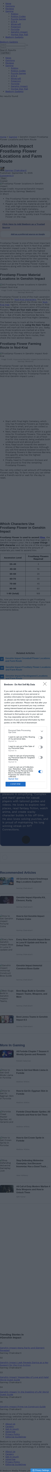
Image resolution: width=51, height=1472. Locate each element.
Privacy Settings (42, 1470)
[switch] (40, 737)
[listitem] (25, 731)
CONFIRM (15, 784)
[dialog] (25, 736)
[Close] (45, 684)
